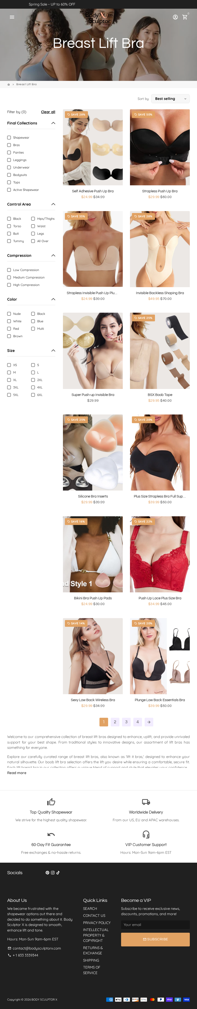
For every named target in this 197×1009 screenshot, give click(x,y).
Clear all (48, 112)
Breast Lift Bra (26, 84)
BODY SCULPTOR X (44, 999)
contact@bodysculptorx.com (34, 948)
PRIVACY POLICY (97, 922)
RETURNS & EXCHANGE (93, 950)
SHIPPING (91, 960)
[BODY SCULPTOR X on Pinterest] (47, 872)
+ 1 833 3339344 (23, 955)
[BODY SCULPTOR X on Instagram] (53, 872)
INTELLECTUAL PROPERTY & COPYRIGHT (96, 935)
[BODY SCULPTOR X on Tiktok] (58, 872)
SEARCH (90, 908)
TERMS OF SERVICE (91, 970)
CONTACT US (94, 915)
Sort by (143, 99)
